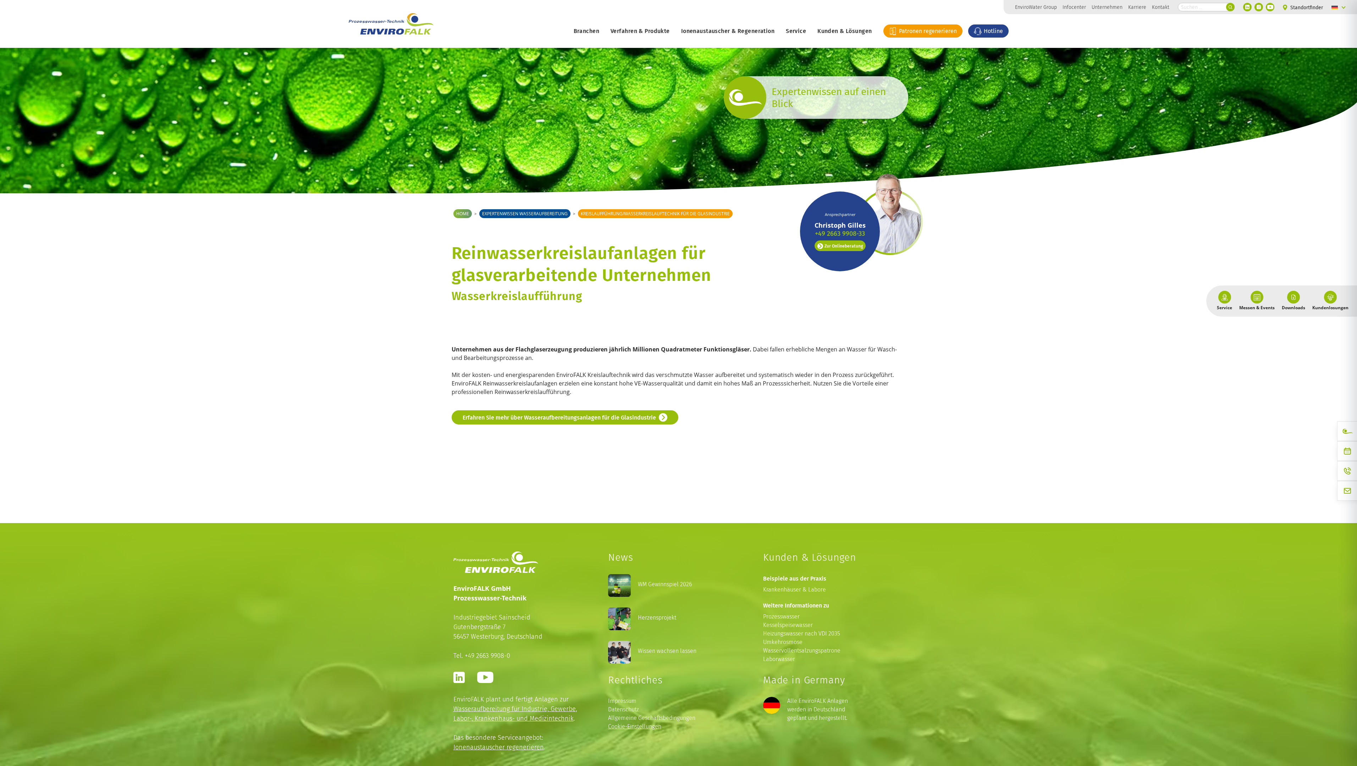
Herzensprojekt (657, 618)
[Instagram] (1258, 7)
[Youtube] (1270, 7)
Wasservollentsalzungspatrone (801, 650)
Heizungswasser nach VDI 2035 (801, 633)
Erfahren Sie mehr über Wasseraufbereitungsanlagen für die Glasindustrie (559, 417)
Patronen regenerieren (927, 31)
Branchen (586, 31)
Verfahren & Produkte (640, 31)
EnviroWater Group (1036, 7)
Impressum (622, 701)
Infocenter (1074, 7)
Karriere (1137, 7)
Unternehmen (1107, 7)
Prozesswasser (781, 616)
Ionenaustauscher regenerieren (498, 747)
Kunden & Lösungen (844, 31)
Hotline (992, 31)
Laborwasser (779, 659)
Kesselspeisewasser (788, 625)
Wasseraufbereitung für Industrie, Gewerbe (514, 708)
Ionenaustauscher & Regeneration (727, 31)
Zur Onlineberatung (843, 246)
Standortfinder (1306, 8)
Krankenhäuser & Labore (794, 589)
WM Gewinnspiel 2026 (665, 584)
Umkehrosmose (782, 642)
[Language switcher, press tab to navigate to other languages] (1338, 7)
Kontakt (1160, 7)
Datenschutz (623, 709)
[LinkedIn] (1247, 7)
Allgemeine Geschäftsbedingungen (651, 718)
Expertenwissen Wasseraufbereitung (525, 214)
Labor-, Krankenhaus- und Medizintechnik (513, 718)
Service (796, 31)
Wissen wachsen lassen (667, 651)
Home (462, 214)
